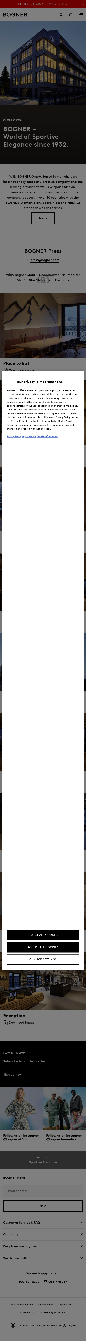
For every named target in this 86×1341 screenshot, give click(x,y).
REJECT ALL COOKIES (43, 935)
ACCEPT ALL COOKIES (43, 947)
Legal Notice (29, 436)
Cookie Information (47, 436)
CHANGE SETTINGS (43, 959)
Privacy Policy (14, 436)
